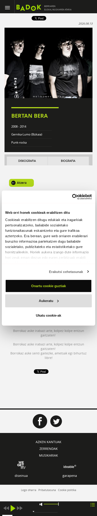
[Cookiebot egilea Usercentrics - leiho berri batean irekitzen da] (72, 197)
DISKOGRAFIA (27, 161)
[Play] (12, 508)
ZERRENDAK (48, 448)
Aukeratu (46, 300)
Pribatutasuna (47, 490)
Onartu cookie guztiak (48, 286)
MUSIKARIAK (48, 455)
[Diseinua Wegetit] (21, 465)
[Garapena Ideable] (69, 466)
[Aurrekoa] (6, 508)
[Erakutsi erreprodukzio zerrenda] (92, 504)
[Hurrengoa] (19, 508)
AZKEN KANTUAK (48, 442)
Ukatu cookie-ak (48, 315)
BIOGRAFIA (68, 161)
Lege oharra (28, 490)
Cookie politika (67, 490)
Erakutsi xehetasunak (66, 271)
